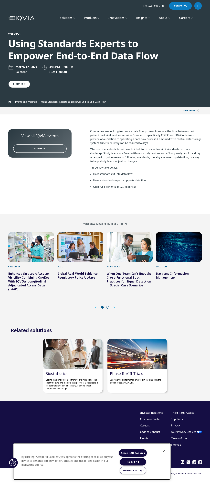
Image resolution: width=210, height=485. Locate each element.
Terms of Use (179, 438)
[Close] (163, 451)
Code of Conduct (150, 432)
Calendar (21, 72)
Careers (145, 425)
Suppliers (177, 419)
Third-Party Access (182, 412)
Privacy (175, 425)
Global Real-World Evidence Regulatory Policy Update (77, 275)
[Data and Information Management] (179, 247)
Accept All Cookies (133, 453)
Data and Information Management (172, 275)
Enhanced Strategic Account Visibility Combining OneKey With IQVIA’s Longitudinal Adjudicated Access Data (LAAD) (29, 281)
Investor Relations (151, 412)
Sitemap (176, 444)
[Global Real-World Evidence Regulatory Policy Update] (80, 247)
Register (18, 84)
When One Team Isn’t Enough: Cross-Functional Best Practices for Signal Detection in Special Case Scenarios (129, 279)
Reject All (133, 461)
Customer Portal (150, 419)
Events (144, 438)
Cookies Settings (133, 470)
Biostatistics (56, 373)
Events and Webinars (26, 101)
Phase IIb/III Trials (126, 373)
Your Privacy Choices (183, 432)
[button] (97, 307)
